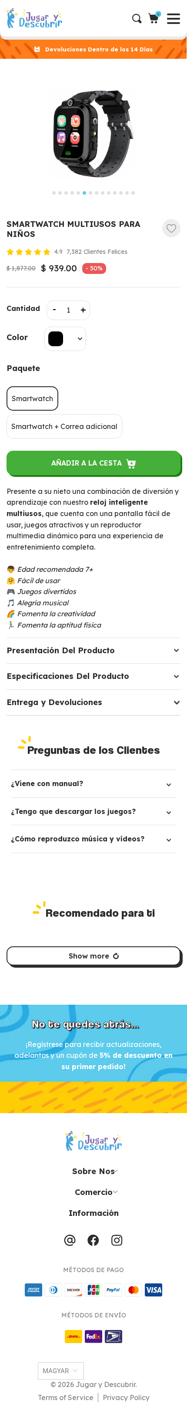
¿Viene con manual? (47, 783)
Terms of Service (66, 1397)
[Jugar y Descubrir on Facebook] (93, 1242)
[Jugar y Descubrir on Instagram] (117, 1242)
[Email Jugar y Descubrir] (70, 1242)
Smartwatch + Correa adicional (64, 426)
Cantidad (23, 308)
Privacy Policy (126, 1397)
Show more (89, 956)
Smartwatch (32, 398)
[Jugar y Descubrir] (96, 18)
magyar (56, 1371)
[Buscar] (140, 19)
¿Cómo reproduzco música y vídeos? (77, 838)
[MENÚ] (7, 18)
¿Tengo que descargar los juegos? (73, 811)
